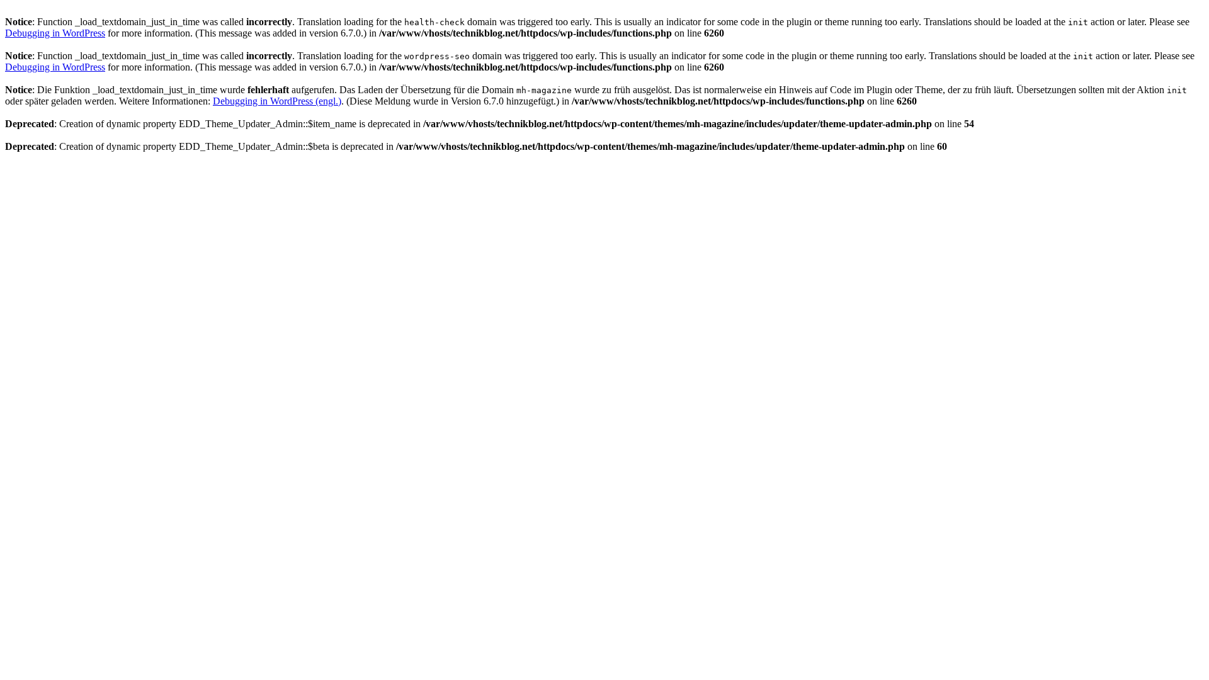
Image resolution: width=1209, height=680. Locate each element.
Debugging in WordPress (55, 33)
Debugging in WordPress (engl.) (277, 101)
